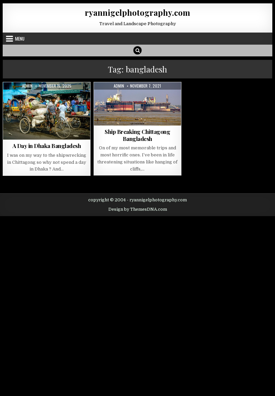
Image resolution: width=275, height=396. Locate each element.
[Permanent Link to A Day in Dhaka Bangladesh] (46, 111)
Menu (19, 38)
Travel (53, 98)
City (38, 98)
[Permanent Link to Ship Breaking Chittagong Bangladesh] (137, 104)
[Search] (137, 50)
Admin (27, 86)
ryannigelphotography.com (137, 12)
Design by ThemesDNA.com (137, 209)
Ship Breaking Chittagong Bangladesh (137, 135)
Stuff (135, 98)
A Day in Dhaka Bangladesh (46, 145)
